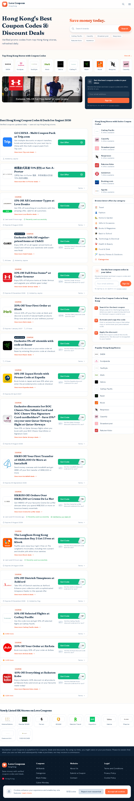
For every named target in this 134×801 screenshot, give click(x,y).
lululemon (90, 40)
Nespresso (117, 36)
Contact (73, 778)
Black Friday (41, 778)
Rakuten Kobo (76, 40)
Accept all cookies (116, 791)
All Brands (40, 768)
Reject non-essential (91, 791)
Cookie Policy (110, 778)
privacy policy (114, 105)
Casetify (90, 36)
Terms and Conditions (113, 768)
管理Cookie (71, 791)
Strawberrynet (102, 36)
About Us (74, 768)
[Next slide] (78, 89)
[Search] (123, 4)
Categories (41, 773)
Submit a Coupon (77, 773)
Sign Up (108, 100)
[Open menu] (129, 4)
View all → (128, 56)
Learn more (27, 793)
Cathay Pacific (76, 36)
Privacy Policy (110, 773)
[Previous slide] (6, 89)
